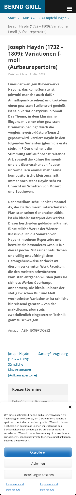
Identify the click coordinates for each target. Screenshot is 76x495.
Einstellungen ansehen (38, 475)
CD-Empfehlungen (54, 18)
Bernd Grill (22, 6)
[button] (70, 407)
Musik (29, 18)
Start (13, 18)
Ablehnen (38, 463)
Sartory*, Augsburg (53, 353)
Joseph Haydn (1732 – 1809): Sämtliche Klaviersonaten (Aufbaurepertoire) (22, 364)
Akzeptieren (38, 452)
